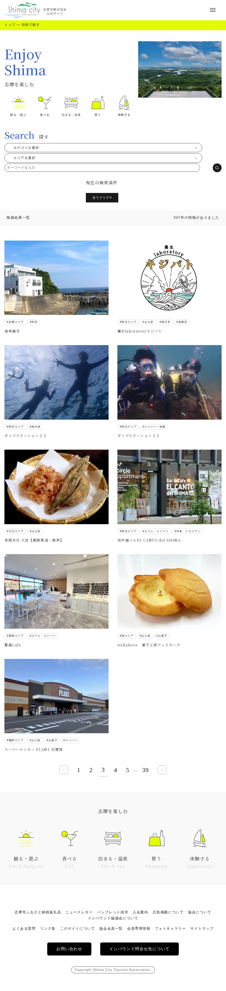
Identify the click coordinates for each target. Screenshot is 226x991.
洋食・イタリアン (188, 531)
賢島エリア (16, 635)
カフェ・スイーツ (157, 531)
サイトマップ (202, 928)
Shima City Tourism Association (122, 970)
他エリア (128, 635)
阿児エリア (129, 321)
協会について (199, 912)
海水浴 (36, 426)
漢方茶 (165, 321)
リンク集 (48, 928)
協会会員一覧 (111, 928)
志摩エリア (16, 321)
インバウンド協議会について (113, 918)
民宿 (35, 321)
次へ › (162, 769)
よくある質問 (24, 928)
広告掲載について (168, 912)
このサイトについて (77, 928)
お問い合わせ (69, 949)
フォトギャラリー (170, 928)
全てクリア (102, 197)
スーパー (71, 740)
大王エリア (16, 531)
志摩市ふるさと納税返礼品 (38, 912)
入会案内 (140, 912)
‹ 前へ (63, 769)
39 (145, 770)
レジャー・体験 (155, 426)
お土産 (149, 321)
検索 (217, 167)
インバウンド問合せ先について (139, 949)
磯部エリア (16, 740)
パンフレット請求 (112, 912)
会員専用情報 (139, 928)
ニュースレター (79, 912)
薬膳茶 (182, 321)
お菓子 (163, 635)
